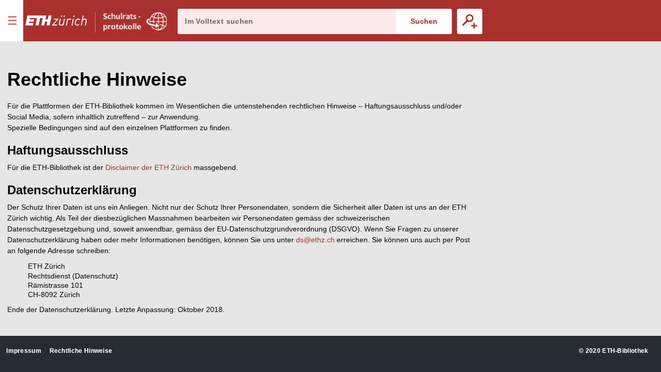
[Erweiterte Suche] (469, 21)
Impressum (23, 350)
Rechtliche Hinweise (81, 350)
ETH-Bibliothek (625, 350)
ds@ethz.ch (315, 240)
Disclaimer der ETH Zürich (148, 167)
